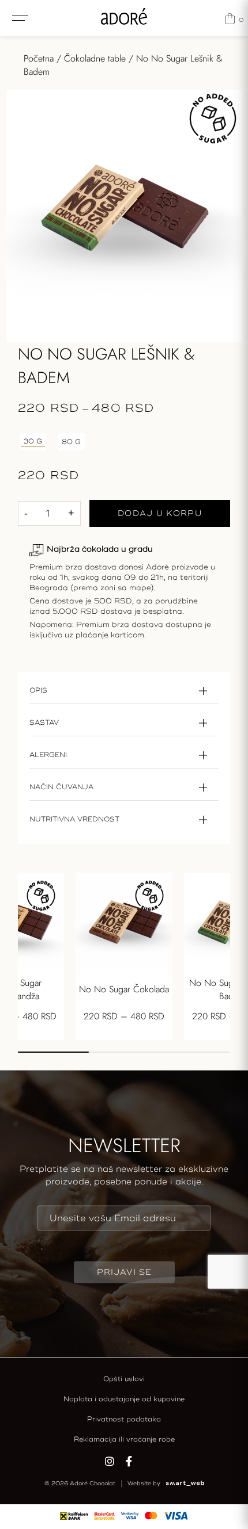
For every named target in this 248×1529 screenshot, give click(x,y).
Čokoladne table (95, 58)
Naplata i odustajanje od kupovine (124, 1399)
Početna (39, 58)
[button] (53, 1052)
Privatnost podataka (124, 1419)
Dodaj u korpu (160, 513)
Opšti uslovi (124, 1379)
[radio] (33, 441)
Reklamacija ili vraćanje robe (124, 1439)
